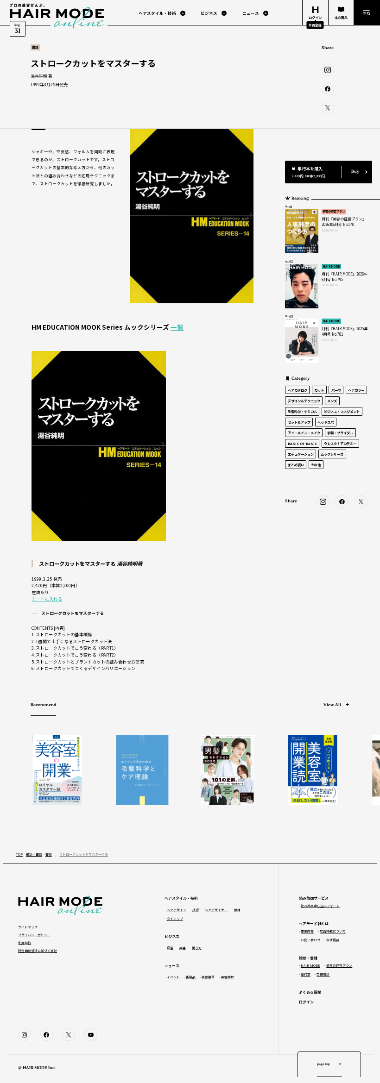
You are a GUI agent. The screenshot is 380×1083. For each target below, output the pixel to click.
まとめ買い (296, 464)
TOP (19, 854)
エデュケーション (301, 454)
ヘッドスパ (325, 422)
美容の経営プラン (334, 211)
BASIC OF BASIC (302, 443)
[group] (52, 769)
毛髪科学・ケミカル (302, 411)
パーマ (336, 390)
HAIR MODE (331, 266)
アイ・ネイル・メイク (304, 432)
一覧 (177, 327)
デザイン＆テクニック (304, 400)
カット (319, 390)
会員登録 (315, 25)
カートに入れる (47, 598)
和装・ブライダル (340, 432)
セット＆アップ (299, 422)
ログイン (306, 1001)
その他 (316, 464)
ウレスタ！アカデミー (340, 443)
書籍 (48, 854)
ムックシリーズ (332, 454)
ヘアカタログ (297, 390)
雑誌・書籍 (34, 854)
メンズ (332, 400)
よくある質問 (310, 992)
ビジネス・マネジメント (342, 411)
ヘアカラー (356, 390)
